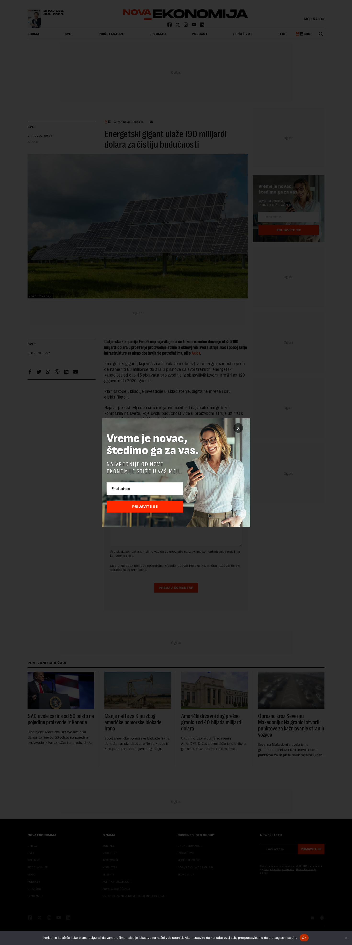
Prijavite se (145, 506)
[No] (346, 937)
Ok (304, 938)
